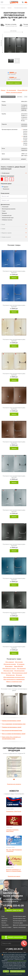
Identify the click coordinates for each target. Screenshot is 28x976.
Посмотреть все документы (14, 784)
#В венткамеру (9, 666)
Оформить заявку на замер (14, 910)
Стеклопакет (5, 206)
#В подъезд (19, 675)
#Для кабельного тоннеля (9, 668)
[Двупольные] (11, 179)
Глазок (3, 211)
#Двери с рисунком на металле (14, 92)
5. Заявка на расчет (6, 237)
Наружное (5, 186)
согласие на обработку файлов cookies (17, 960)
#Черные (3, 90)
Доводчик (4, 213)
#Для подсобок (19, 662)
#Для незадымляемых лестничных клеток (14, 677)
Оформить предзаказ (14, 83)
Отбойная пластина (7, 219)
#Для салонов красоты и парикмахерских (14, 679)
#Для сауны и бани (6, 672)
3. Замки (3, 228)
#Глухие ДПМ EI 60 (22, 90)
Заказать (14, 277)
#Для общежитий (21, 668)
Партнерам (4, 918)
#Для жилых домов (8, 670)
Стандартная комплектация (8, 96)
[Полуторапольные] (6, 179)
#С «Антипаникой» (11, 90)
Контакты (4, 922)
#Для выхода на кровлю (10, 664)
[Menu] (2, 2)
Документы (4, 920)
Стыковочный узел (7, 215)
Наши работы (5, 925)
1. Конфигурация (5, 173)
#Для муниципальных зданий (19, 672)
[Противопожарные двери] (14, 2)
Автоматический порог (8, 217)
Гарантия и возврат (6, 927)
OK (6, 971)
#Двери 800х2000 (18, 666)
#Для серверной (9, 662)
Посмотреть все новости (14, 876)
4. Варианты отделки (6, 232)
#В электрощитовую (19, 670)
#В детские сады (10, 675)
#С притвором (20, 664)
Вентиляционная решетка (8, 208)
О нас (3, 916)
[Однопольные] (2, 179)
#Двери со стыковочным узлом (14, 681)
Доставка (19, 96)
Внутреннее (6, 189)
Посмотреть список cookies (17, 971)
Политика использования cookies (14, 974)
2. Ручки (3, 224)
